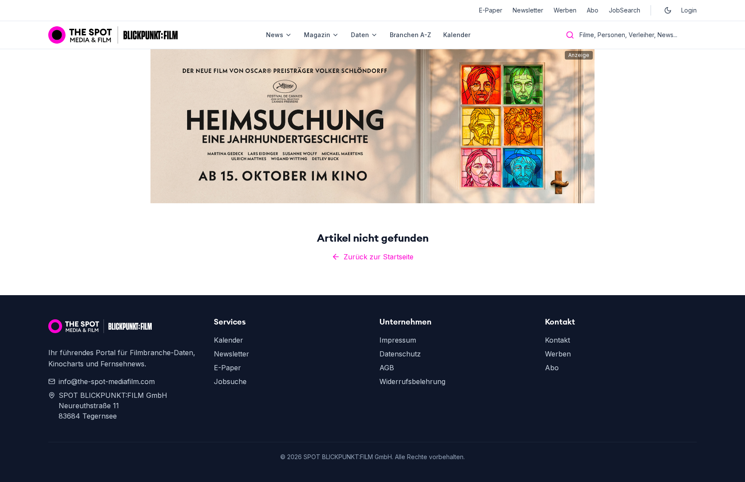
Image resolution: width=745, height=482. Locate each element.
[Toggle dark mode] (667, 10)
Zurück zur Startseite (378, 256)
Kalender (456, 34)
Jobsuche (230, 381)
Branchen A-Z (410, 34)
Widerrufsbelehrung (412, 381)
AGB (386, 367)
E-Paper (490, 10)
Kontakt (557, 340)
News (274, 34)
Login (689, 10)
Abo (592, 10)
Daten (360, 34)
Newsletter (528, 10)
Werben (565, 10)
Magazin (317, 34)
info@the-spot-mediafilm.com (107, 381)
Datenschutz (400, 354)
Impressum (397, 340)
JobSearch (624, 10)
